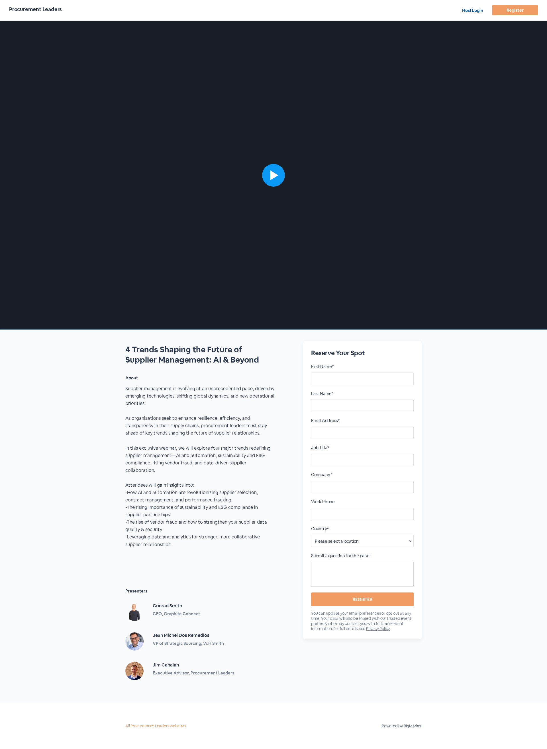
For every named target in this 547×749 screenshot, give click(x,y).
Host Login (472, 10)
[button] (273, 175)
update (332, 613)
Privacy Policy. (378, 628)
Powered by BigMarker (402, 726)
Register (515, 10)
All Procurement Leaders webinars (155, 726)
